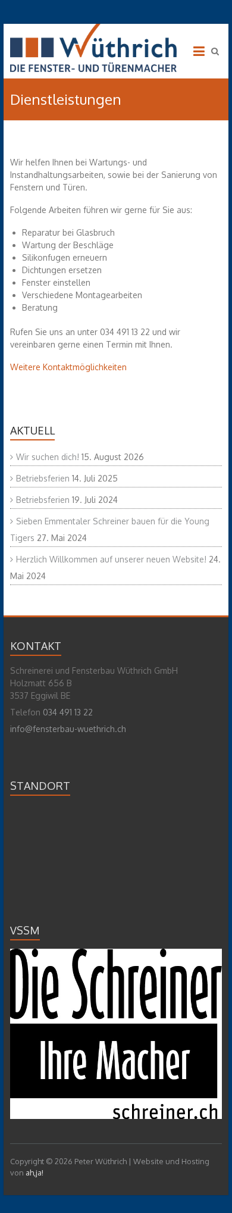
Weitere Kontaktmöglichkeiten (68, 367)
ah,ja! (34, 1172)
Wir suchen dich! (47, 457)
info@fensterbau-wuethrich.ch (68, 729)
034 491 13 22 (68, 712)
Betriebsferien (43, 478)
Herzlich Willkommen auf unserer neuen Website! (111, 559)
